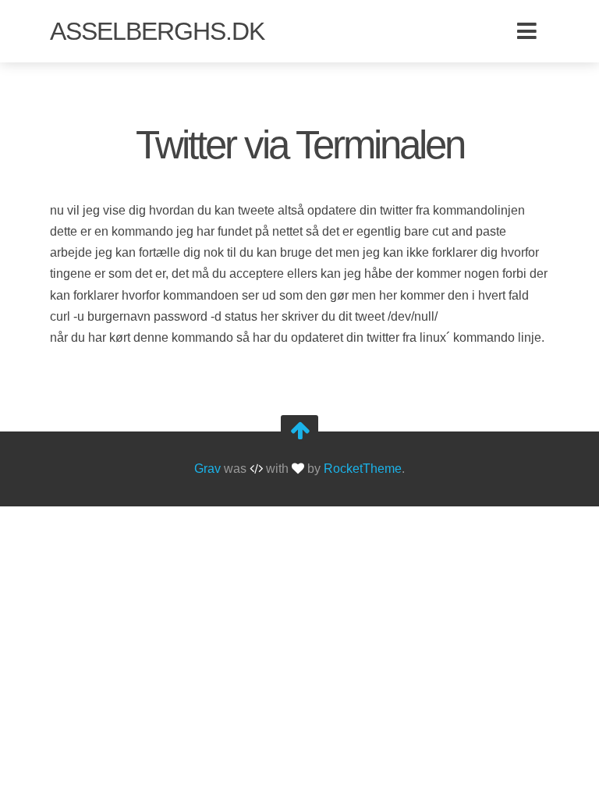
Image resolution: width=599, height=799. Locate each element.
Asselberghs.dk (157, 31)
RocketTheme (363, 469)
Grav (207, 469)
